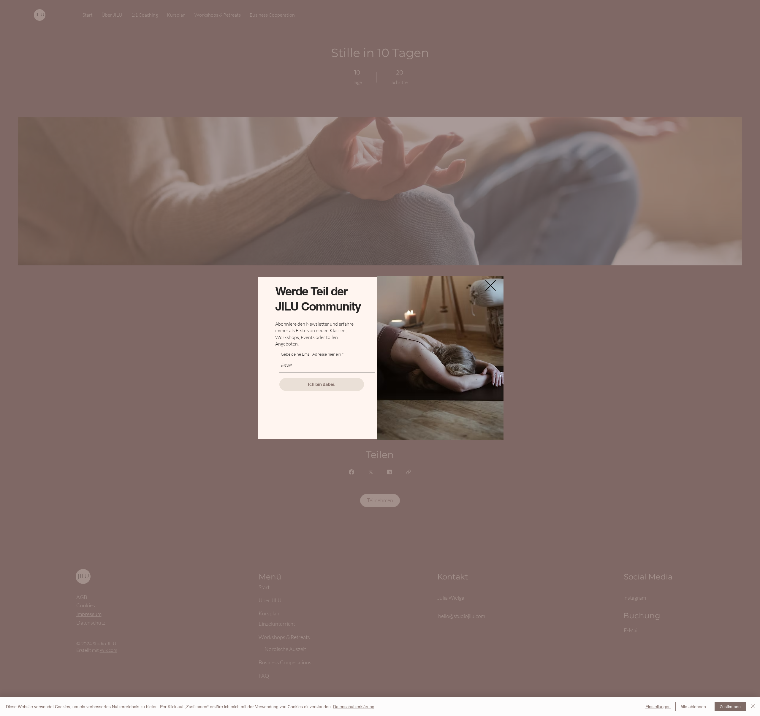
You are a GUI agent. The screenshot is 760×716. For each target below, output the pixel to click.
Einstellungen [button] (658, 706)
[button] (490, 285)
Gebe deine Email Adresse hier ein (311, 354)
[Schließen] (752, 706)
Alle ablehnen (693, 706)
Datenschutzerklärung (353, 706)
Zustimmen (730, 706)
